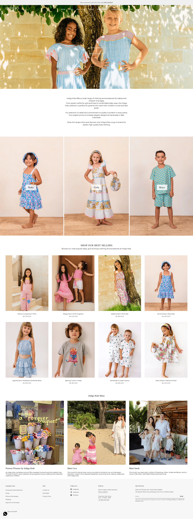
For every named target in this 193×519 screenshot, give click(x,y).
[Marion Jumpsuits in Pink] (27, 283)
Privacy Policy (47, 496)
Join (181, 496)
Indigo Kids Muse (96, 395)
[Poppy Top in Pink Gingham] (73, 283)
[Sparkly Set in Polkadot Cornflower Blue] (27, 350)
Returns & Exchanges (12, 496)
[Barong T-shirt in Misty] (73, 350)
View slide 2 (96, 86)
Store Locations (103, 492)
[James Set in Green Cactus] (119, 350)
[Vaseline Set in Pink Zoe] (119, 283)
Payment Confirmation (13, 502)
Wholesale (46, 493)
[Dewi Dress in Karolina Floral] (166, 350)
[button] (71, 9)
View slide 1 (94, 86)
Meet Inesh (134, 468)
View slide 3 (98, 86)
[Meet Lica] (96, 433)
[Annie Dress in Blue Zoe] (166, 283)
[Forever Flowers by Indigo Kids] (35, 433)
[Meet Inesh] (158, 433)
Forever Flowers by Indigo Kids (20, 468)
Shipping (8, 499)
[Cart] (186, 9)
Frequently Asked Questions (14, 490)
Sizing (7, 493)
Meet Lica (72, 468)
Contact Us (46, 490)
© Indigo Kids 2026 (11, 511)
